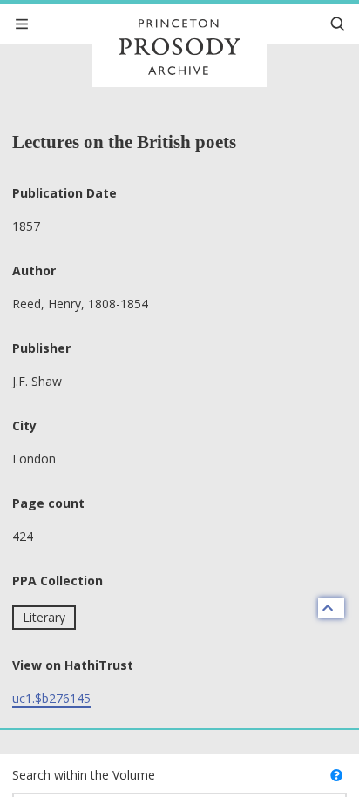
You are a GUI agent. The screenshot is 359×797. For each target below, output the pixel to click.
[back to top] (331, 608)
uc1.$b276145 (51, 698)
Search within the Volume (83, 775)
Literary (44, 617)
